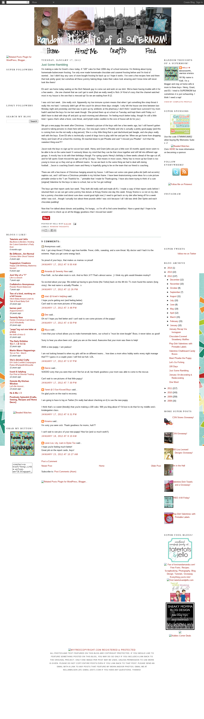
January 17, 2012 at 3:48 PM (59, 308)
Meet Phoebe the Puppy (180, 358)
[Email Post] (74, 224)
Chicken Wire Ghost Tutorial (22, 256)
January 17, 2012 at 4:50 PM (59, 323)
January (174, 325)
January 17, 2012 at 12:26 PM (59, 289)
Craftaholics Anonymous (22, 284)
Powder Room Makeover (20, 287)
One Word (173, 382)
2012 (170, 276)
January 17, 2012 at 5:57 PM (59, 361)
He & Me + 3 (16, 393)
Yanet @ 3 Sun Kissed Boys (58, 389)
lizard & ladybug (18, 372)
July (172, 300)
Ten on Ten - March (18, 353)
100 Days (173, 366)
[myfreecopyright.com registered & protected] (102, 650)
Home (101, 466)
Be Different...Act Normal (22, 254)
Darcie (48, 368)
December (175, 279)
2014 (170, 268)
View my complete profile (178, 102)
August (173, 296)
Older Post (156, 466)
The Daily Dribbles (19, 341)
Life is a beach (16, 278)
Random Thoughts (59, 227)
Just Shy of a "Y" (18, 275)
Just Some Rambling (54, 64)
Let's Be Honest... (17, 386)
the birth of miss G (17, 334)
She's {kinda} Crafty (19, 360)
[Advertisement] (19, 178)
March (173, 317)
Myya (47, 330)
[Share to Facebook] (52, 230)
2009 (170, 396)
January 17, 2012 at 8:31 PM (59, 414)
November (175, 284)
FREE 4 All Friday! (181, 498)
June (172, 304)
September (175, 292)
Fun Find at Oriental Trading (22, 374)
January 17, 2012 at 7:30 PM (59, 383)
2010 (170, 392)
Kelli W (186, 68)
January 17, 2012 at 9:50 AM (59, 264)
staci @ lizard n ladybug (56, 296)
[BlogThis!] (45, 230)
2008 (170, 401)
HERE (172, 149)
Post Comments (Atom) (65, 471)
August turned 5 (16, 311)
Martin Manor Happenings (22, 350)
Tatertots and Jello (19, 239)
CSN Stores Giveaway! (183, 417)
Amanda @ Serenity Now (56, 271)
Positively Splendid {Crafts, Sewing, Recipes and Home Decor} (23, 399)
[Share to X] (49, 230)
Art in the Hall (178, 465)
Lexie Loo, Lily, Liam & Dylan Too (60, 443)
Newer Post (46, 466)
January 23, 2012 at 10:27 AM (59, 454)
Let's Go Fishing (176, 362)
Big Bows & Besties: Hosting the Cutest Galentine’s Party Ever (22, 244)
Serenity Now (16, 317)
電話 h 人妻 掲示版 (18, 344)
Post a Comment (49, 461)
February (174, 321)
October (174, 288)
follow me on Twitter (187, 253)
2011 (170, 388)
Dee (46, 314)
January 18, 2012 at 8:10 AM (59, 436)
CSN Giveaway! (179, 433)
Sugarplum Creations (20, 263)
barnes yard (15, 308)
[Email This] (42, 230)
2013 (170, 272)
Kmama (48, 421)
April (172, 313)
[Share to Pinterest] (55, 230)
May (172, 309)
